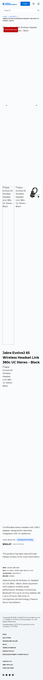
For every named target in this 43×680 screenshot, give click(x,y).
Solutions (7, 638)
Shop (5, 634)
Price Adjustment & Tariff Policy (15, 654)
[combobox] (19, 10)
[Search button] (38, 10)
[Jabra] (9, 445)
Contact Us (7, 661)
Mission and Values (10, 641)
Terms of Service (9, 647)
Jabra (11, 576)
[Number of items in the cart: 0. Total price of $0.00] (33, 4)
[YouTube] (9, 675)
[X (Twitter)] (6, 675)
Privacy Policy (8, 651)
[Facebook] (3, 675)
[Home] (10, 4)
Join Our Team (8, 668)
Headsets (16, 573)
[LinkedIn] (13, 675)
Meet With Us (8, 665)
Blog (5, 644)
